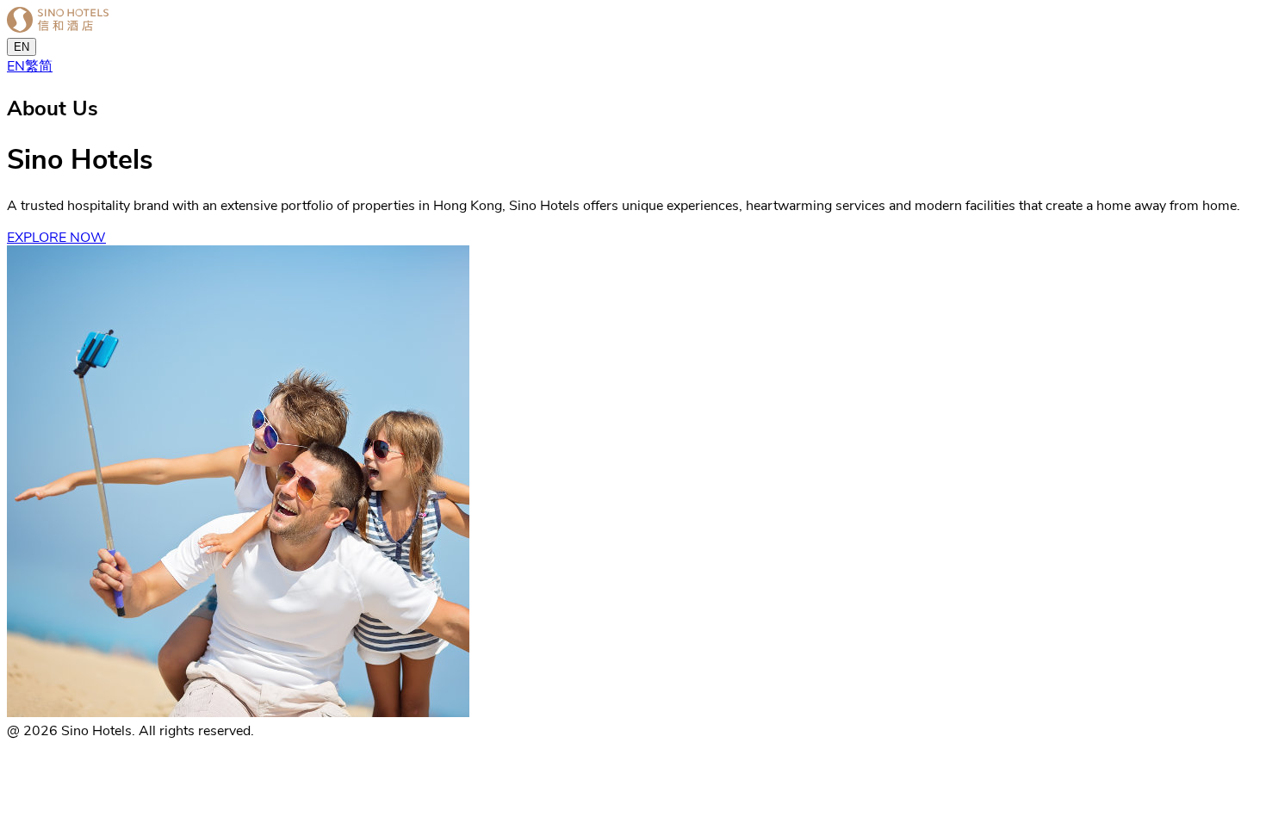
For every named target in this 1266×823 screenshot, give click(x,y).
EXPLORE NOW (56, 236)
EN (21, 46)
